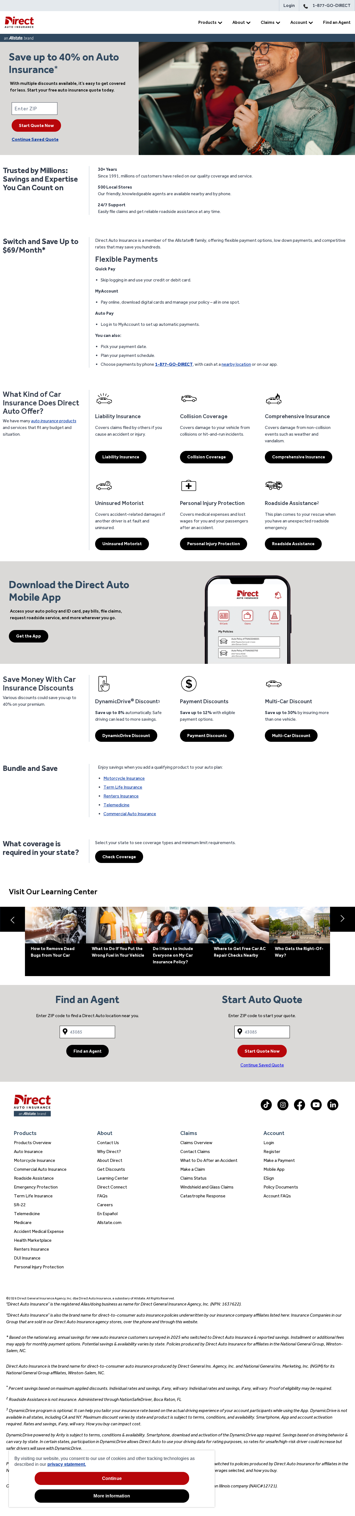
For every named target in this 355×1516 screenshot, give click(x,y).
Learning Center (112, 1178)
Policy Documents (280, 1187)
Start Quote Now (36, 125)
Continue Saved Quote (35, 139)
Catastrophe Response (202, 1195)
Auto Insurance (28, 1151)
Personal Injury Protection (213, 543)
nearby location (236, 364)
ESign (268, 1178)
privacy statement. (66, 1464)
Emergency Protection (36, 1187)
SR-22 (20, 1204)
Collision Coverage (206, 456)
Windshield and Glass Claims (207, 1187)
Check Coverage (119, 856)
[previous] (12, 919)
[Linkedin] (332, 1108)
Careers (105, 1204)
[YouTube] (316, 1108)
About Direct (109, 1160)
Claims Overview (196, 1142)
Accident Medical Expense (39, 1231)
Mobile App (274, 1169)
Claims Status (193, 1178)
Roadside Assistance (293, 543)
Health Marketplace (33, 1240)
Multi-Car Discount (291, 735)
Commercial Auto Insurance (129, 813)
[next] (342, 919)
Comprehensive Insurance (298, 456)
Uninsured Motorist (122, 543)
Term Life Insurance (122, 787)
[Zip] (69, 108)
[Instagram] (282, 1108)
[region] (112, 1478)
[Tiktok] (266, 1108)
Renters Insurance (121, 796)
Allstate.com (109, 1222)
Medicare (23, 1222)
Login (289, 5)
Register (271, 1151)
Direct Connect (112, 1187)
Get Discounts (111, 1169)
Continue (112, 1478)
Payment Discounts (207, 735)
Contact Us (108, 1142)
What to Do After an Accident (208, 1160)
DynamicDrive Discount (126, 735)
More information (111, 1496)
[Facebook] (299, 1108)
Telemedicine (116, 804)
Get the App (28, 636)
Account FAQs (277, 1195)
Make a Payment (279, 1160)
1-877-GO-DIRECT (332, 5)
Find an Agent (337, 22)
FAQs (102, 1195)
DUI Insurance (27, 1258)
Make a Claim (192, 1169)
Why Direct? (109, 1151)
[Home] (19, 22)
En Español (107, 1213)
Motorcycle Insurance (124, 778)
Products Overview (32, 1142)
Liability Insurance (120, 456)
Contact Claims (195, 1151)
